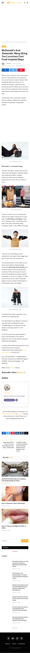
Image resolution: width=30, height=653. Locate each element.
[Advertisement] (15, 23)
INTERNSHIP (21, 643)
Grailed (12, 368)
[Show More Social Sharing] (26, 70)
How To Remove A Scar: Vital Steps (13, 503)
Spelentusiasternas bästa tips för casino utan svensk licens (20, 598)
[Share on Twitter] (13, 70)
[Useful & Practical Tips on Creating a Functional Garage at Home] (15, 469)
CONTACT (8, 643)
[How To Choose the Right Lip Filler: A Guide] (15, 516)
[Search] (27, 3)
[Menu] (3, 3)
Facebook (20, 414)
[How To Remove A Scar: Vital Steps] (15, 493)
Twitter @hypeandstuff (9, 414)
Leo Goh (9, 63)
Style (4, 46)
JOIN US (14, 643)
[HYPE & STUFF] (14, 2)
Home (3, 42)
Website (20, 372)
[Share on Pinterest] (21, 70)
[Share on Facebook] (5, 70)
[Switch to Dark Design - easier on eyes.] (25, 2)
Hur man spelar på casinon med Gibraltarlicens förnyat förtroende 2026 (20, 608)
